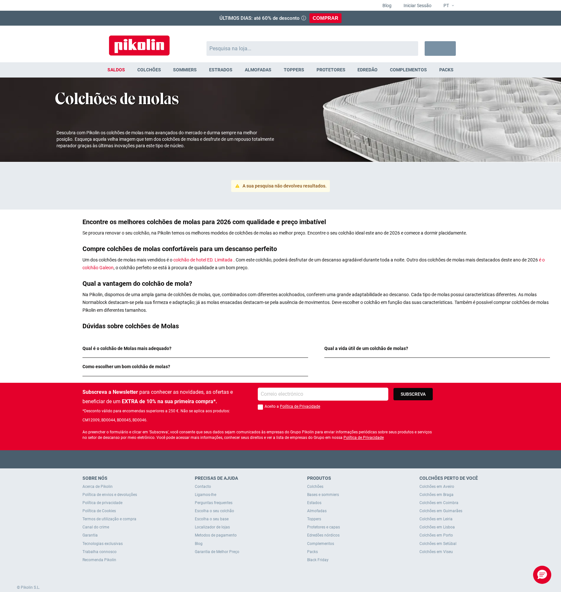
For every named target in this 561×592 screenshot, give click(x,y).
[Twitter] (268, 459)
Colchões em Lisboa (437, 527)
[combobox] (312, 48)
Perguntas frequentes (213, 503)
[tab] (195, 348)
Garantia (90, 535)
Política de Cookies (99, 511)
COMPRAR (325, 18)
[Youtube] (281, 459)
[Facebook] (255, 459)
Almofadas (317, 511)
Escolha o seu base (212, 519)
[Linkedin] (306, 459)
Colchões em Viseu (436, 552)
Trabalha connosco (99, 552)
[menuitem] (116, 70)
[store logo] (139, 42)
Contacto (203, 486)
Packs (312, 552)
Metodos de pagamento (216, 535)
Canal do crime (95, 527)
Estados (314, 503)
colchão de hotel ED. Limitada (202, 259)
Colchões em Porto (436, 535)
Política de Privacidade (300, 406)
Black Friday (318, 560)
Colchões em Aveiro (436, 486)
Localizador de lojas (212, 527)
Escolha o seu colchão (214, 511)
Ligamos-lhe (205, 494)
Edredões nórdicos (323, 535)
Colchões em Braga (436, 494)
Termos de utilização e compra (109, 519)
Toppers (314, 519)
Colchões (315, 486)
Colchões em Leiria (436, 519)
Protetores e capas (323, 527)
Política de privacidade (102, 503)
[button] (446, 6)
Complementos (320, 543)
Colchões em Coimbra (438, 503)
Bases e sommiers (323, 494)
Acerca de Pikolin (97, 486)
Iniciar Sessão (417, 5)
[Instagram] (293, 459)
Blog (386, 5)
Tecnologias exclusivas (102, 543)
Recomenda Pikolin (99, 560)
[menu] (280, 70)
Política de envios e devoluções (109, 494)
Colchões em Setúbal (437, 543)
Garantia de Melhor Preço (217, 552)
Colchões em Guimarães (440, 511)
